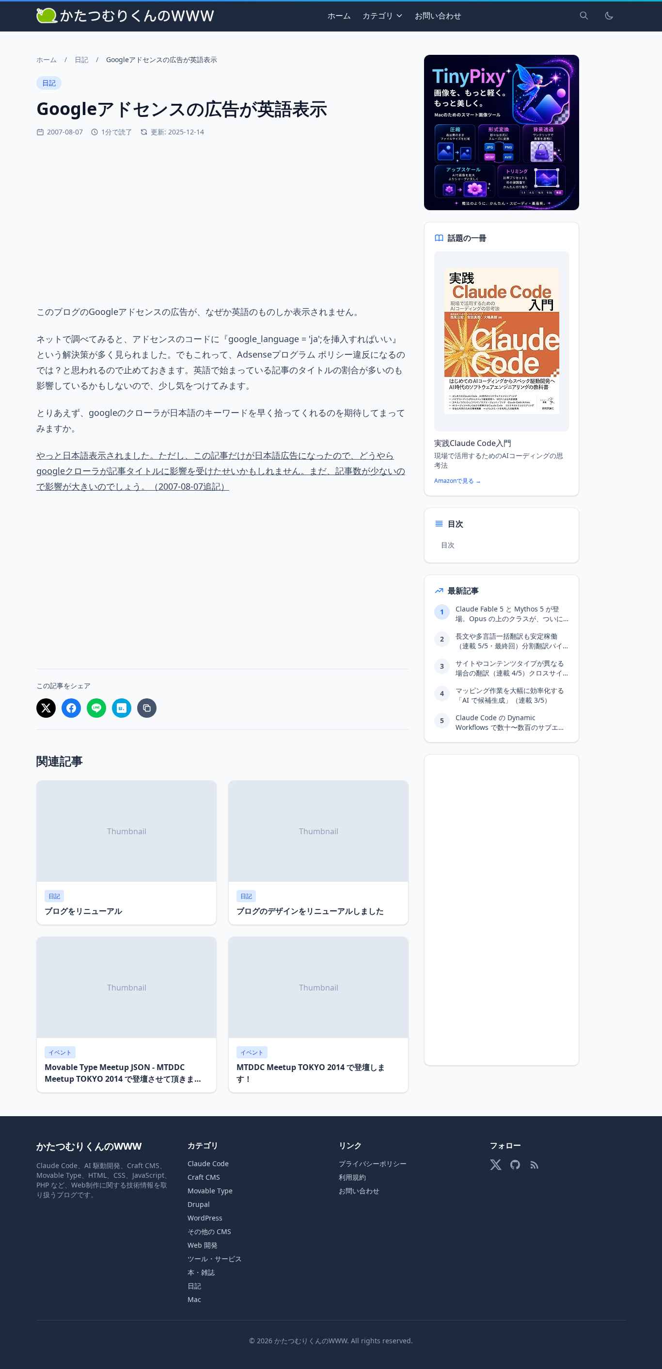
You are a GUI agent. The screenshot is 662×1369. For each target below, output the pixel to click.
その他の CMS (209, 1231)
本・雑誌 (201, 1272)
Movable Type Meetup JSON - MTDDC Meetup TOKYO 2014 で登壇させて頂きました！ (123, 1079)
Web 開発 (203, 1245)
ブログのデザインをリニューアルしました (310, 911)
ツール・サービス (215, 1258)
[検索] (584, 15)
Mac (194, 1299)
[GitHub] (515, 1165)
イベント (60, 1052)
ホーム (339, 15)
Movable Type (210, 1190)
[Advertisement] (222, 220)
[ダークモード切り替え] (609, 15)
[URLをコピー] (147, 708)
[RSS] (534, 1165)
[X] (496, 1165)
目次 (448, 544)
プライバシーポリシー (373, 1163)
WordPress (205, 1217)
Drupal (199, 1204)
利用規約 (352, 1177)
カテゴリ (378, 15)
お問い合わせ (438, 15)
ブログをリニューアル (83, 911)
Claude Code (208, 1163)
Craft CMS (204, 1177)
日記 (81, 59)
